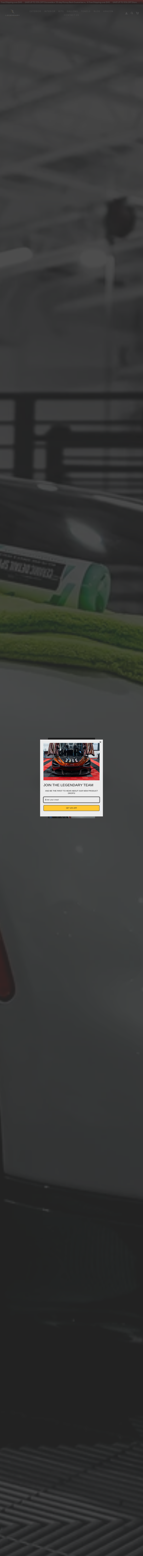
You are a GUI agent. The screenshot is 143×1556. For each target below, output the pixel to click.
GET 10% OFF (71, 808)
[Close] (100, 742)
